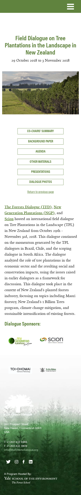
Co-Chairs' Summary (40, 130)
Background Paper (40, 141)
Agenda (40, 151)
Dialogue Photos (40, 181)
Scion (9, 218)
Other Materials (40, 161)
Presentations (40, 171)
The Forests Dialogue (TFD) (28, 207)
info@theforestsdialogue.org (21, 450)
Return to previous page (40, 191)
